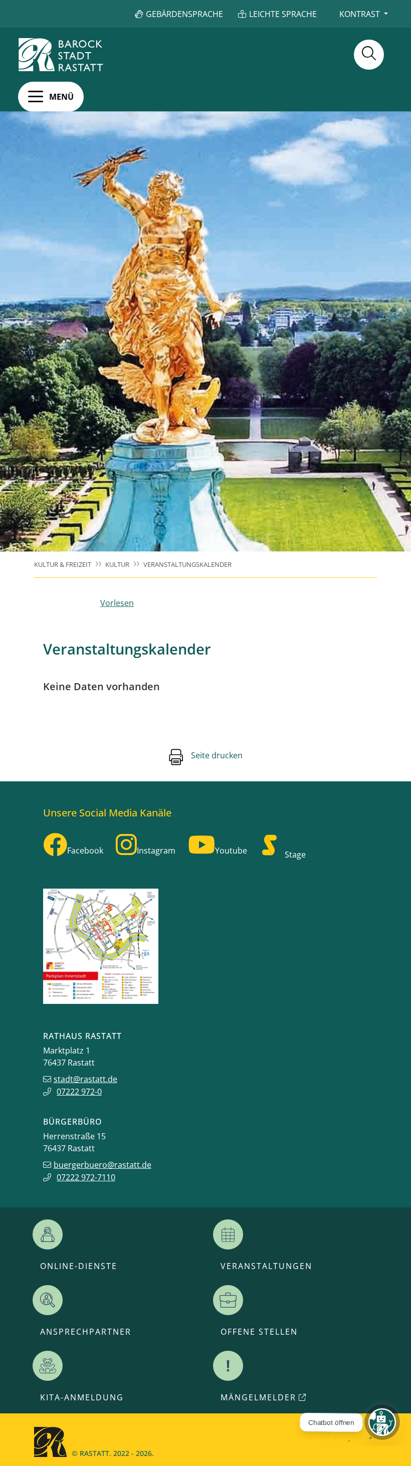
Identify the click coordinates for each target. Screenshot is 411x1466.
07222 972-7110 (86, 1177)
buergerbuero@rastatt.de (102, 1164)
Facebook (85, 850)
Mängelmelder (258, 1397)
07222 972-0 (79, 1091)
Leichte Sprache (283, 14)
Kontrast (359, 14)
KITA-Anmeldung (82, 1397)
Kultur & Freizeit (62, 564)
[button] (51, 97)
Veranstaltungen (266, 1266)
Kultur (117, 564)
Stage (295, 854)
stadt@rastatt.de (85, 1079)
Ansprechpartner (85, 1332)
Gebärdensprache (184, 14)
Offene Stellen (259, 1332)
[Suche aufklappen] (369, 55)
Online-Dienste (78, 1266)
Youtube (231, 850)
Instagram (156, 850)
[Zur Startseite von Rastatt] (60, 55)
